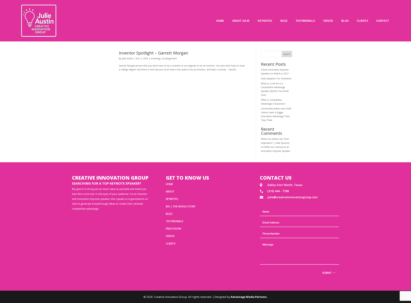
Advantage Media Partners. (249, 297)
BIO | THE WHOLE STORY (180, 206)
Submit (327, 272)
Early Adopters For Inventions (276, 78)
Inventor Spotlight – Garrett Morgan (153, 53)
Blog (345, 20)
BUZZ (169, 214)
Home (220, 20)
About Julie (240, 20)
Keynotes (265, 20)
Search (286, 54)
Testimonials (305, 20)
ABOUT (170, 191)
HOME (169, 184)
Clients (362, 20)
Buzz (284, 20)
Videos (328, 20)
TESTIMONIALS (174, 221)
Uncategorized (169, 58)
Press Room (173, 228)
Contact (382, 20)
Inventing (155, 58)
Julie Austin (127, 58)
